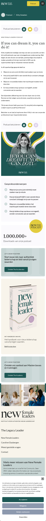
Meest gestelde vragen (11, 447)
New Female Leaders (10, 438)
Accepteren (23, 500)
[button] (43, 479)
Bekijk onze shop (10, 346)
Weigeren (23, 506)
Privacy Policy (23, 517)
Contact (4, 452)
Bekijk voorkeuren (23, 512)
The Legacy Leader (12, 430)
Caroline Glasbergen (10, 442)
